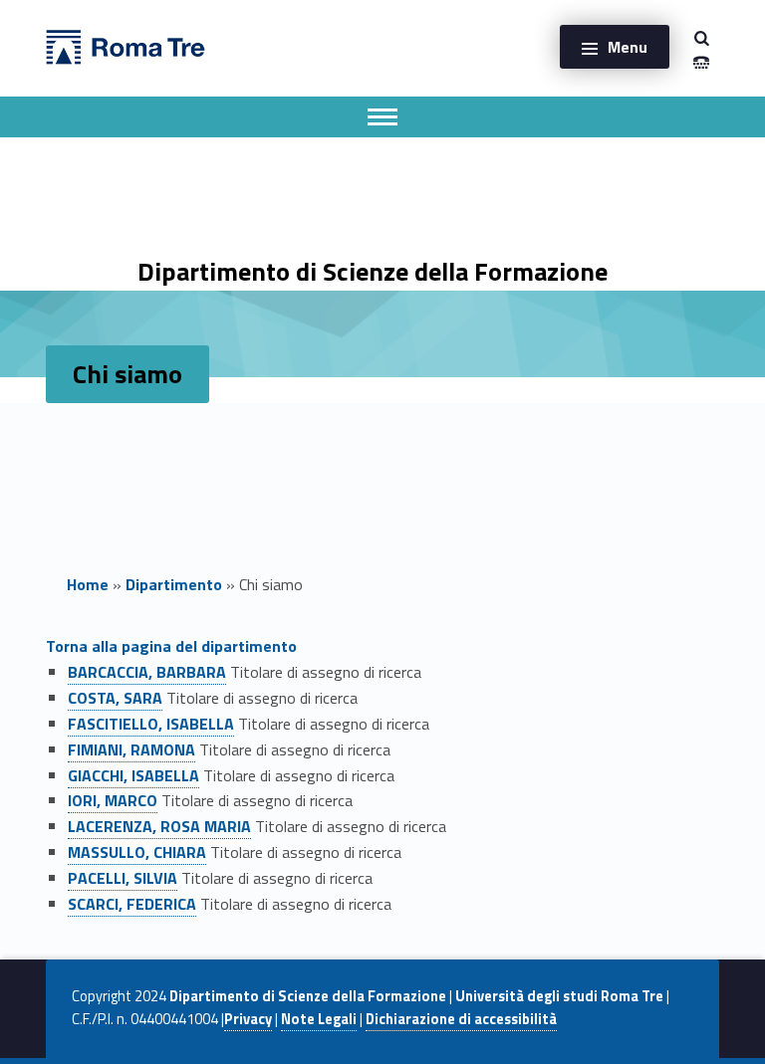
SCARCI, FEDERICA (132, 904)
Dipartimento (174, 584)
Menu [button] (627, 47)
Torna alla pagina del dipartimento (171, 646)
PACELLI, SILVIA (122, 878)
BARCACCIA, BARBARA (147, 672)
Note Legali (319, 1019)
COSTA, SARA (115, 698)
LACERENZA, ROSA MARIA (159, 826)
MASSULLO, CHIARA (137, 852)
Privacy (248, 1019)
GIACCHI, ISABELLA (133, 775)
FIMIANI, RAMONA (131, 749)
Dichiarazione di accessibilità (461, 1019)
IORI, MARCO (112, 800)
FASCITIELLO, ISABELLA (151, 724)
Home (88, 584)
